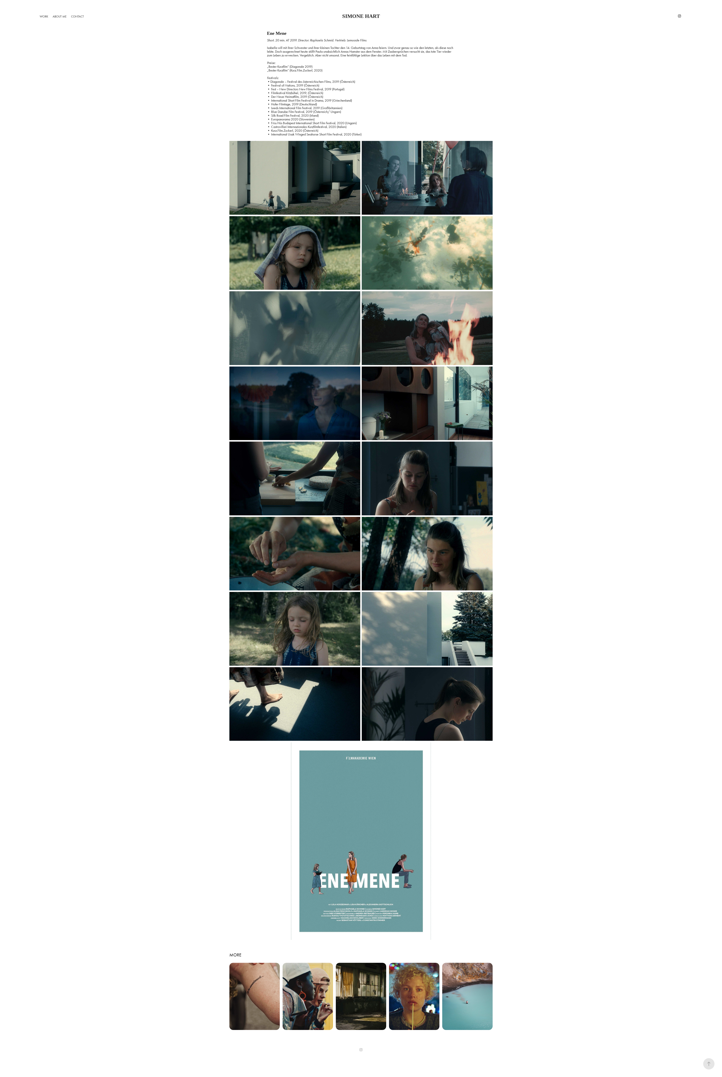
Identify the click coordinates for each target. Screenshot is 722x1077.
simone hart (361, 16)
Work (44, 16)
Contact (77, 16)
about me (60, 16)
